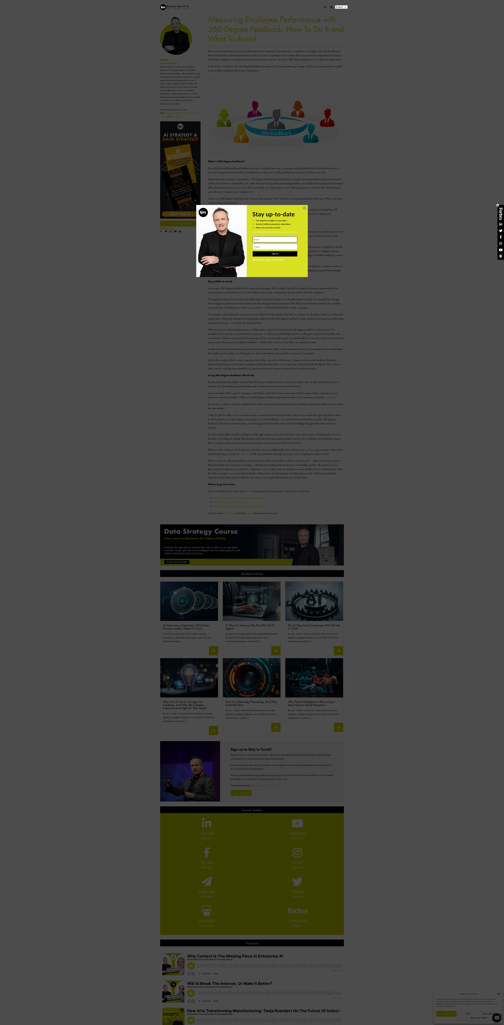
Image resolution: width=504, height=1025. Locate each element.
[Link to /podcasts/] (501, 256)
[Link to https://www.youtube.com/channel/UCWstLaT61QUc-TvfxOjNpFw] (501, 249)
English (339, 7)
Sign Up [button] (275, 253)
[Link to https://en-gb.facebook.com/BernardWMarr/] (501, 237)
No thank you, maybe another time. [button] (268, 260)
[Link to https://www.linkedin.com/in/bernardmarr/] (501, 224)
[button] (304, 208)
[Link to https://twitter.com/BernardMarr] (501, 230)
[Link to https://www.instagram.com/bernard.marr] (501, 243)
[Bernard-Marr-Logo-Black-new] (175, 5)
